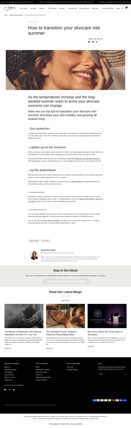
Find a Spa (95, 8)
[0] (125, 8)
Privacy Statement (54, 424)
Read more (7, 348)
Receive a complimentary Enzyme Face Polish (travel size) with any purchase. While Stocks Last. (64, 2)
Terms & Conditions (76, 424)
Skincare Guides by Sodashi (16, 15)
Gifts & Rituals (52, 8)
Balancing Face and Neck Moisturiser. (87, 158)
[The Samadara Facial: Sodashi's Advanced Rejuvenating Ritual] (65, 316)
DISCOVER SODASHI (11, 363)
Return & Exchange (41, 372)
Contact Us (39, 374)
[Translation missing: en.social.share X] (93, 42)
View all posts (65, 300)
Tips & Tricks (45, 240)
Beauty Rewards (84, 8)
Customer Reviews (41, 380)
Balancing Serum (77, 181)
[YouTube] (15, 390)
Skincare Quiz (73, 8)
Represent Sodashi (72, 369)
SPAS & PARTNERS (73, 363)
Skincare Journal (9, 377)
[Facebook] (6, 389)
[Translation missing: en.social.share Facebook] (89, 42)
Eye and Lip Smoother (52, 220)
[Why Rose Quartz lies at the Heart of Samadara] (107, 316)
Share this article (95, 39)
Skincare (41, 8)
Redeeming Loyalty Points (43, 377)
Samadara (33, 8)
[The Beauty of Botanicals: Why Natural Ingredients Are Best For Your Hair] (23, 316)
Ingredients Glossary (10, 369)
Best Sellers (24, 8)
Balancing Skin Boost (87, 199)
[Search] (122, 8)
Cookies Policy (65, 424)
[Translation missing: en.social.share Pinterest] (97, 42)
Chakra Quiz (8, 380)
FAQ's (37, 367)
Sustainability (8, 372)
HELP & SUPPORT (42, 363)
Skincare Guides (33, 240)
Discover (62, 8)
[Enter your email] (86, 282)
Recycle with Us (9, 374)
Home (5, 15)
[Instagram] (11, 389)
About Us (7, 367)
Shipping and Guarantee (43, 369)
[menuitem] (24, 8)
